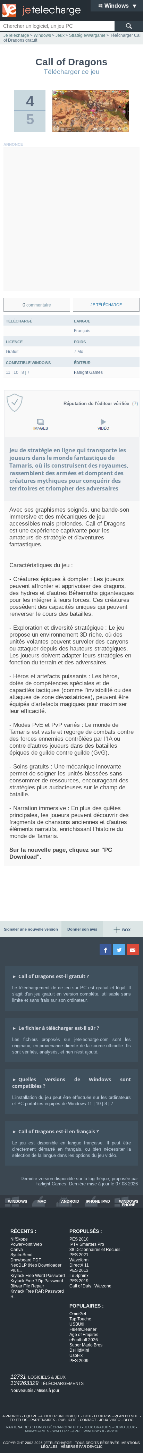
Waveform (79, 1260)
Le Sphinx (79, 1275)
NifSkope (19, 1239)
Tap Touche (80, 1319)
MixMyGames (37, 1431)
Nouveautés (21, 1390)
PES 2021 (79, 1254)
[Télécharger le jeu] (90, 130)
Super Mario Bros (85, 1345)
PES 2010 (79, 1239)
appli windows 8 (88, 1431)
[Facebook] (106, 949)
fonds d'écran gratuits (57, 1427)
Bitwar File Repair (27, 1286)
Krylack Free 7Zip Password (38, 1280)
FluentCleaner (82, 1329)
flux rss (102, 1416)
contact (88, 1420)
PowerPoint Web (26, 1244)
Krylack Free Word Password (39, 1275)
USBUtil (76, 1324)
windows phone (128, 1203)
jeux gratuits (97, 1427)
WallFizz (60, 1431)
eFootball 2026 (83, 1339)
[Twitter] (119, 949)
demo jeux (125, 1427)
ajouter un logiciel (60, 1416)
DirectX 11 (79, 1265)
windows (17, 1201)
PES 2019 (79, 1280)
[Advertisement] (71, 219)
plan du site (127, 1416)
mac (41, 1201)
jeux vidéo (109, 1420)
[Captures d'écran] (40, 424)
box (87, 1416)
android (70, 1201)
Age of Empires (83, 1334)
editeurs (18, 1420)
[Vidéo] (103, 424)
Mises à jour (47, 1390)
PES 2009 (79, 1360)
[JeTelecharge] (40, 10)
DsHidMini (79, 1350)
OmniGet (77, 1313)
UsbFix (76, 1355)
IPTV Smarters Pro (86, 1244)
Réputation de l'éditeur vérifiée (98, 403)
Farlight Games (88, 372)
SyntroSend (21, 1254)
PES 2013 (79, 1270)
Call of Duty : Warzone (90, 1286)
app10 (112, 1431)
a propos (11, 1416)
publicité (67, 1420)
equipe (30, 1416)
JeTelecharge (16, 35)
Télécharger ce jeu (72, 71)
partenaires (43, 1420)
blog (129, 1420)
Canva (16, 1249)
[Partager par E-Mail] (133, 949)
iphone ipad (98, 1201)
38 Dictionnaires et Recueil (96, 1249)
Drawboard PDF (25, 1260)
